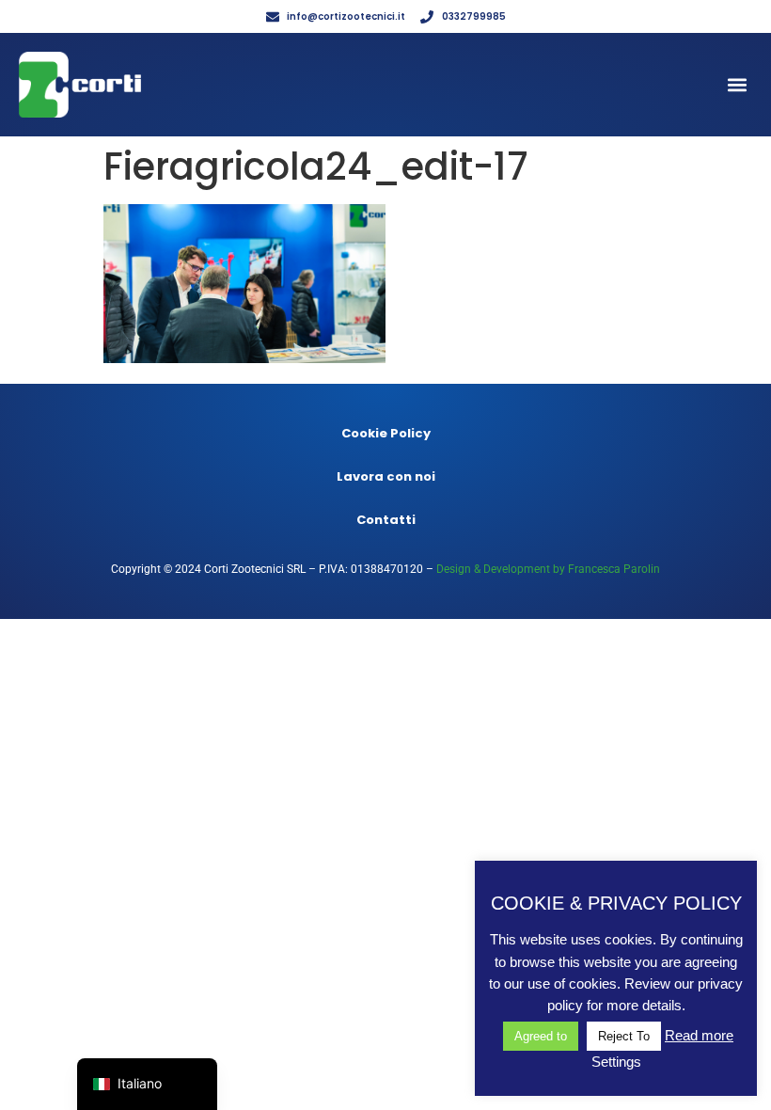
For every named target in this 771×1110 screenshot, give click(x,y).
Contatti (386, 520)
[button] (736, 85)
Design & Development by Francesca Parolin (548, 569)
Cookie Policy (386, 433)
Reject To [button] (624, 1036)
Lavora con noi (386, 476)
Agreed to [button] (540, 1036)
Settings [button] (616, 1062)
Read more (699, 1035)
